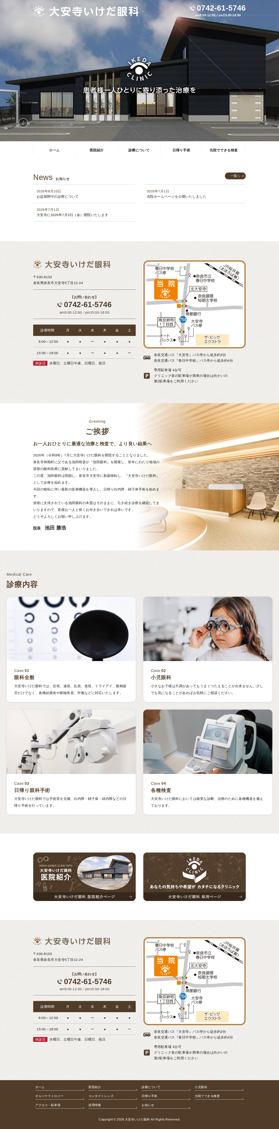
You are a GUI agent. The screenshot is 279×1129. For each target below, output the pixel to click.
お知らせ (148, 1105)
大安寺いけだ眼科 (137, 1119)
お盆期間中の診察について (58, 196)
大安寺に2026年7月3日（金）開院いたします (72, 215)
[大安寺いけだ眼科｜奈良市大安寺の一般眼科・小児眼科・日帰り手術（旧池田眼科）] (86, 14)
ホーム (40, 1087)
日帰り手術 (149, 1096)
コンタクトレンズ (100, 1096)
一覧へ (235, 175)
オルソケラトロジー (49, 1096)
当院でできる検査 (207, 1096)
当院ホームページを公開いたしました (176, 196)
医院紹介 (94, 1087)
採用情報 (94, 1105)
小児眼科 (201, 1087)
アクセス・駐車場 (47, 1105)
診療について (151, 1087)
